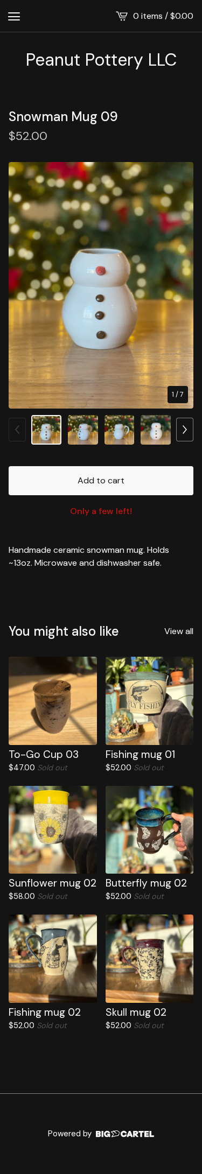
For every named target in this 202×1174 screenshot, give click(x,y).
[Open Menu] (14, 16)
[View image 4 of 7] (156, 430)
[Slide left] (17, 429)
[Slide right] (184, 429)
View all (178, 631)
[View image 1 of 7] (46, 430)
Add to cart (101, 480)
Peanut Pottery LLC (101, 60)
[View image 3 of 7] (120, 430)
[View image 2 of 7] (83, 430)
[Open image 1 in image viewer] (101, 285)
